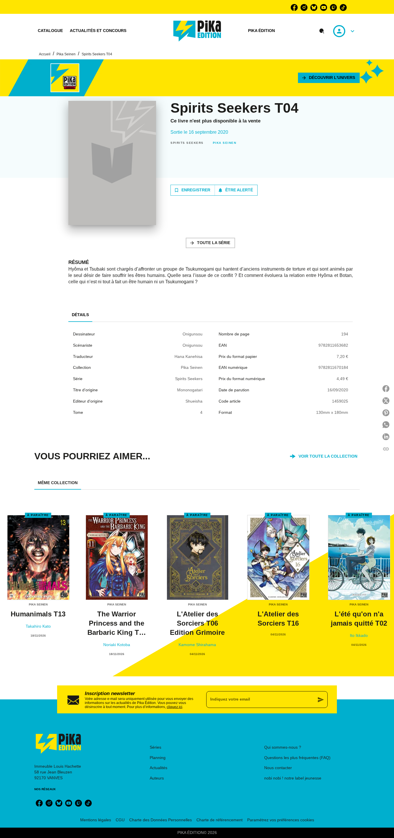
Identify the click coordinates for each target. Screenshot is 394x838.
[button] (329, 78)
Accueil (44, 54)
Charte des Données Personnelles (160, 820)
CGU (120, 820)
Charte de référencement (219, 820)
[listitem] (294, 7)
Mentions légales (95, 820)
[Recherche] (322, 31)
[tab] (50, 31)
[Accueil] (197, 31)
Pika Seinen (66, 54)
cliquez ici (174, 707)
